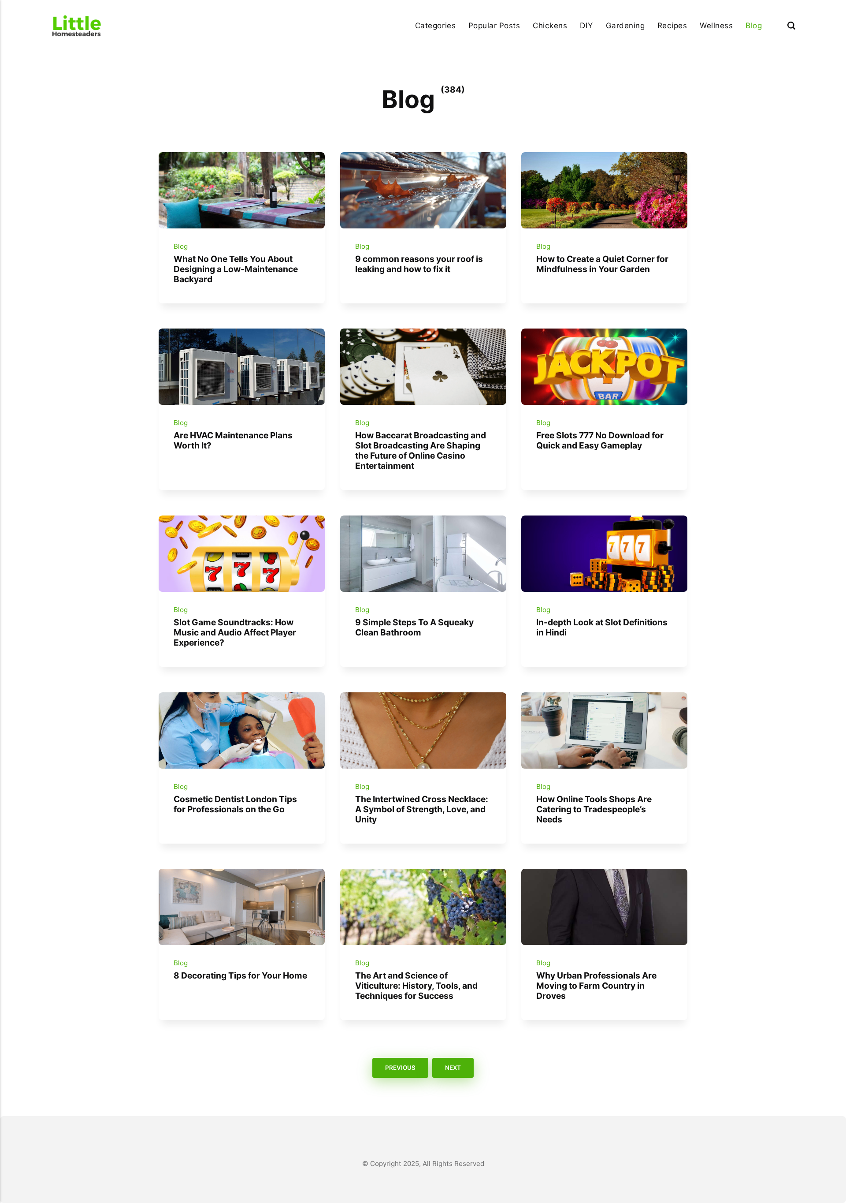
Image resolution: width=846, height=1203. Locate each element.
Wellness (716, 25)
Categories (435, 25)
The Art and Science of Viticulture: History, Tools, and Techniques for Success (416, 985)
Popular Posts (494, 25)
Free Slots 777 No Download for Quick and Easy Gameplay (600, 440)
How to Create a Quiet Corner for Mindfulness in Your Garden (602, 264)
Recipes (672, 25)
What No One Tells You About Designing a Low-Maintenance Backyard (236, 269)
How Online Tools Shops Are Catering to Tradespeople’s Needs (594, 808)
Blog (754, 25)
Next (453, 1068)
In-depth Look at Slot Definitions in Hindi (602, 627)
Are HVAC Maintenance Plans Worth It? (233, 440)
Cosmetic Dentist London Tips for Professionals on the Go (235, 803)
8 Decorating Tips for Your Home (240, 975)
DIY (586, 25)
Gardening (625, 25)
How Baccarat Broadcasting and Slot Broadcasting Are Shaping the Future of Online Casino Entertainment (420, 450)
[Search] (791, 25)
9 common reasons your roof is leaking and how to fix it (418, 264)
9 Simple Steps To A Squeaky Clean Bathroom (414, 627)
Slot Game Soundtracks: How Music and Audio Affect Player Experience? (235, 632)
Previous (400, 1068)
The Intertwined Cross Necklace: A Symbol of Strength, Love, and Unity (421, 808)
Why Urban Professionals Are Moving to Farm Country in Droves (596, 985)
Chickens (550, 25)
